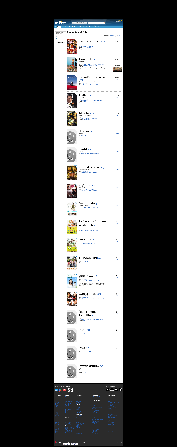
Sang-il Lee (84, 228)
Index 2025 (67, 420)
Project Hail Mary (79, 415)
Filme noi (67, 395)
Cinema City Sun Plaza (69, 434)
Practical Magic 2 (95, 415)
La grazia (77, 431)
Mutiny (93, 401)
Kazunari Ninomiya (87, 64)
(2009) (94, 239)
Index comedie (68, 422)
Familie (56, 405)
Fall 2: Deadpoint (95, 408)
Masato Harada (90, 189)
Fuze (77, 432)
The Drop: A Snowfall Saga (81, 406)
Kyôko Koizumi (84, 230)
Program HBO (110, 429)
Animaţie (88, 65)
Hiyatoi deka (84, 131)
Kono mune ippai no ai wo (89, 167)
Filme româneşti (68, 405)
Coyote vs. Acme (95, 416)
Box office (109, 441)
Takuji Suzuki (84, 279)
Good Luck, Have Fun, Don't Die (82, 421)
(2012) (93, 315)
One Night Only (94, 405)
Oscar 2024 (57, 431)
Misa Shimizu (89, 190)
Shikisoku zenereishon (88, 257)
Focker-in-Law (110, 409)
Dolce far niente (79, 424)
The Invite (77, 426)
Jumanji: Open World (111, 417)
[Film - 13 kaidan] (72, 107)
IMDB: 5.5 (117, 295)
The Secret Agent (79, 420)
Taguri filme (57, 422)
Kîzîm (77, 417)
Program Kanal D (111, 424)
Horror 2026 (67, 413)
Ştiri (87, 26)
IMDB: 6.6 (117, 97)
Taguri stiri (57, 423)
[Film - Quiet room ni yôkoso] (72, 215)
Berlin (56, 436)
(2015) (89, 330)
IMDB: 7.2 (117, 79)
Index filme (67, 417)
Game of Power (110, 410)
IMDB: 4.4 (117, 223)
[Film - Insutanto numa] (72, 251)
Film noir (56, 407)
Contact (70, 442)
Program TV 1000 (111, 430)
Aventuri (92, 65)
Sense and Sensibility (112, 397)
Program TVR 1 (110, 431)
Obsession (78, 416)
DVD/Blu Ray (114, 441)
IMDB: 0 (117, 133)
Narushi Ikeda (96, 371)
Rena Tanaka (83, 371)
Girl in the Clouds (95, 433)
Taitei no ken (84, 113)
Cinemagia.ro (61, 22)
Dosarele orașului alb (96, 413)
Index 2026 (67, 418)
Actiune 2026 (67, 410)
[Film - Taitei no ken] (72, 125)
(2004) (81, 80)
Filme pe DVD (68, 403)
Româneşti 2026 (68, 416)
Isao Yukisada (84, 83)
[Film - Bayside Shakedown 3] (72, 306)
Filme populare (79, 414)
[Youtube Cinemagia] (116, 389)
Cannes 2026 (57, 433)
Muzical (91, 47)
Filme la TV (67, 402)
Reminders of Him (79, 433)
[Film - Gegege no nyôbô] (72, 287)
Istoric (56, 410)
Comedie (84, 47)
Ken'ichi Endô (88, 118)
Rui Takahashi (90, 351)
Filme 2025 (67, 400)
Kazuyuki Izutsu (97, 228)
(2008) (95, 225)
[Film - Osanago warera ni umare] (72, 378)
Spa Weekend (94, 397)
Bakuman (82, 329)
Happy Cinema (68, 433)
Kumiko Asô (87, 243)
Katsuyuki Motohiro (86, 297)
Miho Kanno (89, 319)
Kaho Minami (83, 280)
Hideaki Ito (83, 172)
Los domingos (94, 425)
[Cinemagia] (55, 27)
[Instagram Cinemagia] (112, 389)
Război (56, 414)
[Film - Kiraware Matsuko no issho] (72, 53)
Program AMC (110, 425)
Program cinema (65, 26)
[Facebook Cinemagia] (108, 389)
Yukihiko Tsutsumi (85, 117)
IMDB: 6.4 (117, 151)
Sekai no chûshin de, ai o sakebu (92, 77)
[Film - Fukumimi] (72, 161)
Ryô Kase (83, 243)
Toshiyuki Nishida (95, 319)
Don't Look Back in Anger (96, 410)
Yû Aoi (82, 64)
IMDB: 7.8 (117, 43)
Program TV (57, 425)
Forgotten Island (111, 400)
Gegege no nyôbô (86, 275)
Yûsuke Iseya (94, 64)
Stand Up (56, 418)
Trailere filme (78, 404)
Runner (93, 424)
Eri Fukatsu (83, 298)
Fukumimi (83, 149)
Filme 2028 (67, 396)
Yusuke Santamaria (94, 298)
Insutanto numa (85, 239)
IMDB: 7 (117, 367)
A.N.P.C (83, 442)
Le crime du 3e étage (96, 412)
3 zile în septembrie (95, 421)
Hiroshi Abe (83, 118)
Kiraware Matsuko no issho (89, 41)
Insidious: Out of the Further (97, 396)
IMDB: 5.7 (117, 313)
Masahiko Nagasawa (86, 99)
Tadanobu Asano (89, 371)
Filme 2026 (67, 408)
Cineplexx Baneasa (69, 432)
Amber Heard (78, 402)
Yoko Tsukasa (83, 153)
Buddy (77, 410)
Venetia (56, 437)
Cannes (56, 432)
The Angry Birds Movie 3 (112, 415)
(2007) (91, 113)
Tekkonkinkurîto (85, 59)
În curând (79, 26)
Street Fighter (110, 405)
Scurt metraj (57, 416)
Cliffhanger (110, 396)
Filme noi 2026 (68, 409)
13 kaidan (83, 95)
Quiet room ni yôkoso (87, 203)
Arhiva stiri (57, 424)
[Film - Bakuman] (72, 342)
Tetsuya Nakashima (86, 44)
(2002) (91, 131)
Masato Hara (84, 189)
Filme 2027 (67, 397)
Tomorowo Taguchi (85, 261)
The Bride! (78, 427)
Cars (92, 409)
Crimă (95, 65)
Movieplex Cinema (68, 430)
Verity (93, 432)
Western (56, 421)
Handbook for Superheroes (97, 407)
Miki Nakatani (83, 46)
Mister (56, 411)
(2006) (103, 41)
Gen (59, 35)
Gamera (82, 347)
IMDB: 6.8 (117, 241)
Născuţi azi (78, 403)
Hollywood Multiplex (69, 431)
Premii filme (57, 427)
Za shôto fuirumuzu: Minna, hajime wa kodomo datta (92, 223)
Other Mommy (110, 404)
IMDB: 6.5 (117, 259)
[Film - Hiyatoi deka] (72, 143)
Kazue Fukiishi (96, 280)
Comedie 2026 (68, 411)
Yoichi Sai (103, 228)
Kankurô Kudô (91, 46)
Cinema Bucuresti (68, 427)
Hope (93, 428)
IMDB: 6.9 (117, 331)
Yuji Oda (87, 298)
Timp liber (74, 26)
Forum (99, 26)
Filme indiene (67, 406)
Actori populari (68, 423)
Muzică (56, 412)
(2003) (89, 95)
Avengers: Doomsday (112, 413)
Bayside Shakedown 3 (87, 293)
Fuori (93, 402)
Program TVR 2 (110, 432)
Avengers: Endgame (95, 429)
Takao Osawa (83, 84)
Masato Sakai (83, 319)
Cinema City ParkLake (69, 437)
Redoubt (93, 418)
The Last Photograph (80, 412)
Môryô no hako (85, 185)
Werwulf (109, 416)
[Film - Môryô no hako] (72, 197)
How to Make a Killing (80, 423)
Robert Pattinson (79, 401)
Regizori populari (68, 424)
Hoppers (77, 418)
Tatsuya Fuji (89, 230)
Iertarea (93, 417)
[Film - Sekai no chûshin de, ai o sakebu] (72, 89)
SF (86, 320)
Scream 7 (77, 422)
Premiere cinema (68, 401)
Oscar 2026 (57, 429)
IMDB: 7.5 (117, 61)
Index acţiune (67, 421)
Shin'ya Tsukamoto (87, 207)
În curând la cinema (96, 400)
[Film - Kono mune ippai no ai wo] (72, 179)
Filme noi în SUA (111, 395)
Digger (109, 401)
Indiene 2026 (67, 415)
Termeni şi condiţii (66, 442)
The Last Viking (79, 425)
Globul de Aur (57, 434)
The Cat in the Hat (111, 406)
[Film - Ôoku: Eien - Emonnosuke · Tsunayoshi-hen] (72, 324)
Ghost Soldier (78, 407)
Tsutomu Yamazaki (92, 100)
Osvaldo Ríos (78, 400)
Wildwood (77, 409)
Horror (56, 408)
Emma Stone (78, 397)
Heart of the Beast (95, 423)
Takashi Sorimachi (84, 100)
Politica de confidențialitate (77, 442)
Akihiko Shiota (85, 171)
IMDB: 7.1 (117, 205)
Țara (59, 38)
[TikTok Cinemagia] (120, 389)
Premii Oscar (57, 428)
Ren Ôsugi (89, 262)
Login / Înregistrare (119, 21)
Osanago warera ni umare (89, 365)
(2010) (95, 276)
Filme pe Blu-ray (68, 404)
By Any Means (94, 411)
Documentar (57, 402)
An (58, 36)
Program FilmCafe (111, 426)
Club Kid (77, 408)
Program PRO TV (111, 421)
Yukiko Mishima (85, 369)
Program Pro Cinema (111, 423)
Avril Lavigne (78, 396)
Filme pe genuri (58, 395)
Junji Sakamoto (90, 228)
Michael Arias (84, 63)
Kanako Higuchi (90, 84)
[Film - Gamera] (72, 360)
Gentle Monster (94, 430)
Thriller (84, 101)
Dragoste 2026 (68, 412)
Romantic (88, 86)
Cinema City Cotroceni (69, 428)
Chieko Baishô (88, 172)
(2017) (101, 366)
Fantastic (88, 119)
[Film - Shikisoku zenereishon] (72, 269)
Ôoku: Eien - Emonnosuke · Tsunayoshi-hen (89, 313)
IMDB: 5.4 (117, 187)
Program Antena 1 (111, 422)
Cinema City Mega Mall (69, 436)
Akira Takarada (90, 153)
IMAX (66, 429)
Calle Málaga (94, 431)
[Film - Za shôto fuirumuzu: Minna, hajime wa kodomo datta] (72, 233)
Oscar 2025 (57, 430)
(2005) (102, 167)
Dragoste (92, 86)
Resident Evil (94, 422)
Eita (87, 46)
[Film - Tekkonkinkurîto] (72, 71)
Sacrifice (93, 406)
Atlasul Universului (95, 427)
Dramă (88, 47)
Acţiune (84, 65)
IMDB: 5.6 (117, 115)
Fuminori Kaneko (85, 318)
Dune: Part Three (79, 411)
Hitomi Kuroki (83, 190)
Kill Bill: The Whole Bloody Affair (82, 428)
